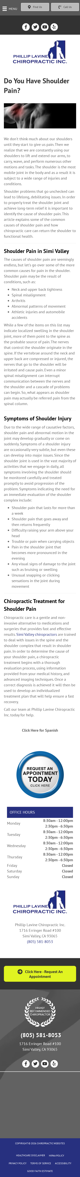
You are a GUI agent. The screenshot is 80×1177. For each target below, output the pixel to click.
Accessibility (63, 1163)
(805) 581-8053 (40, 941)
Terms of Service (40, 1163)
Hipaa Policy (56, 1155)
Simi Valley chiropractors (36, 634)
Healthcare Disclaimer (30, 1155)
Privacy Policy (17, 1163)
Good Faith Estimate (40, 1171)
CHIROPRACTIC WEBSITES (51, 1143)
